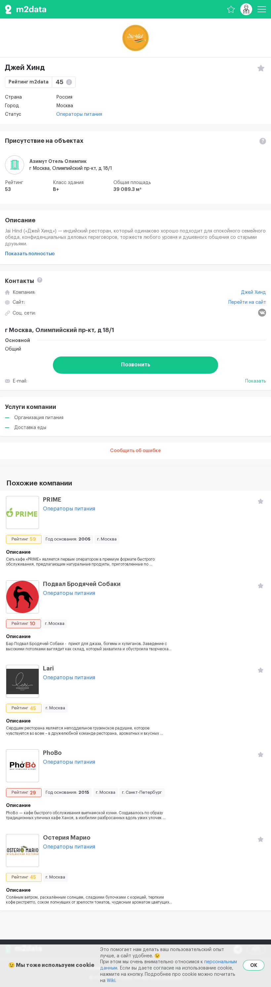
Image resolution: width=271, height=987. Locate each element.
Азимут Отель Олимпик (58, 161)
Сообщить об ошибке (135, 450)
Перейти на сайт (247, 302)
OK (253, 965)
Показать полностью (30, 254)
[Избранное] (231, 9)
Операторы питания (79, 114)
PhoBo (52, 753)
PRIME (52, 500)
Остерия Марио (67, 838)
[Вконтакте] (262, 313)
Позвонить (135, 364)
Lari (48, 668)
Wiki (111, 980)
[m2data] (25, 9)
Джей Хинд (253, 292)
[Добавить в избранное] (260, 501)
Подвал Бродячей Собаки (82, 584)
